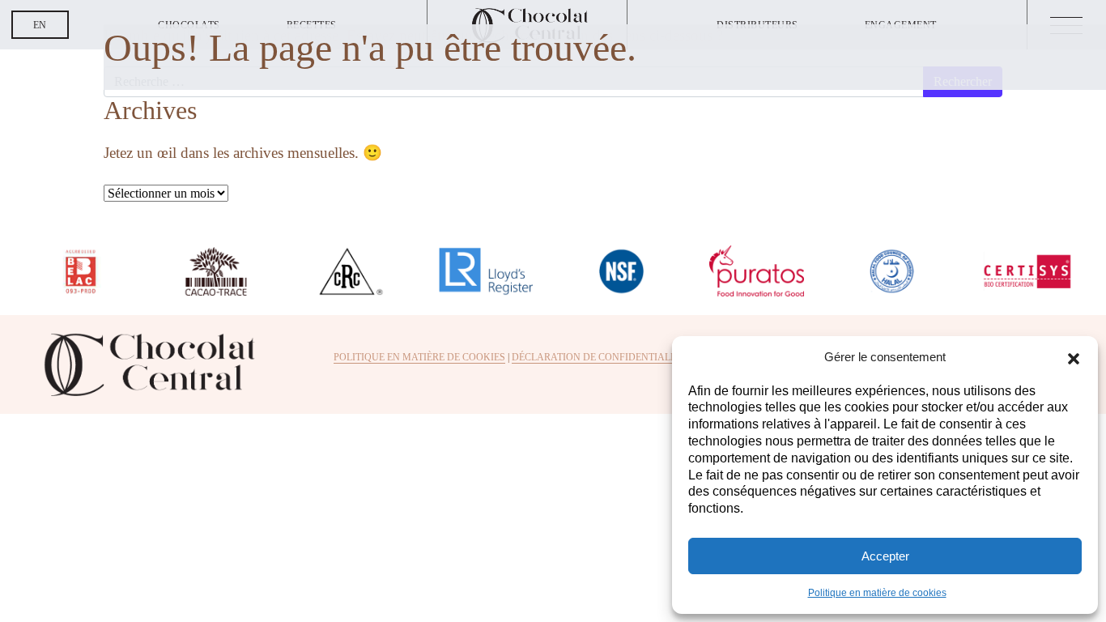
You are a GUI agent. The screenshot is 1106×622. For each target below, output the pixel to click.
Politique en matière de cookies (877, 593)
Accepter (885, 556)
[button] (1074, 357)
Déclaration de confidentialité (598, 357)
